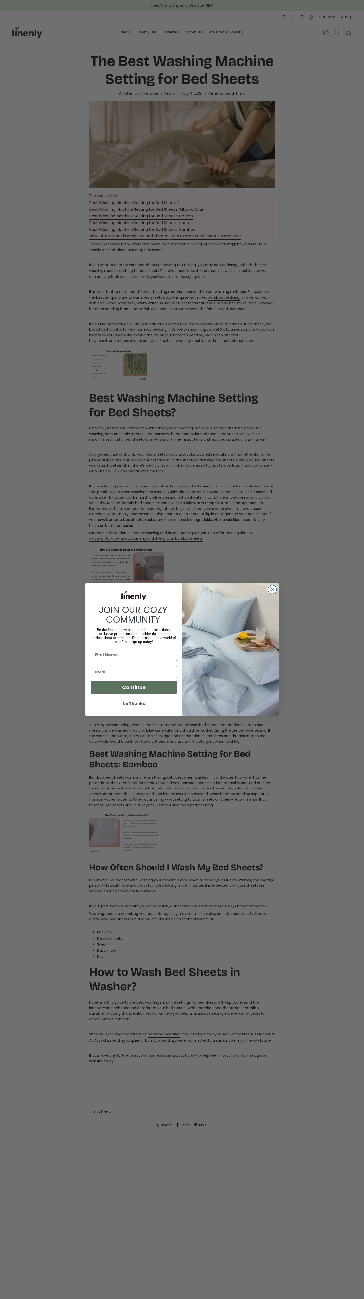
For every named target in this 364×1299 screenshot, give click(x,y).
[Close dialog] (272, 589)
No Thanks (134, 703)
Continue (134, 687)
